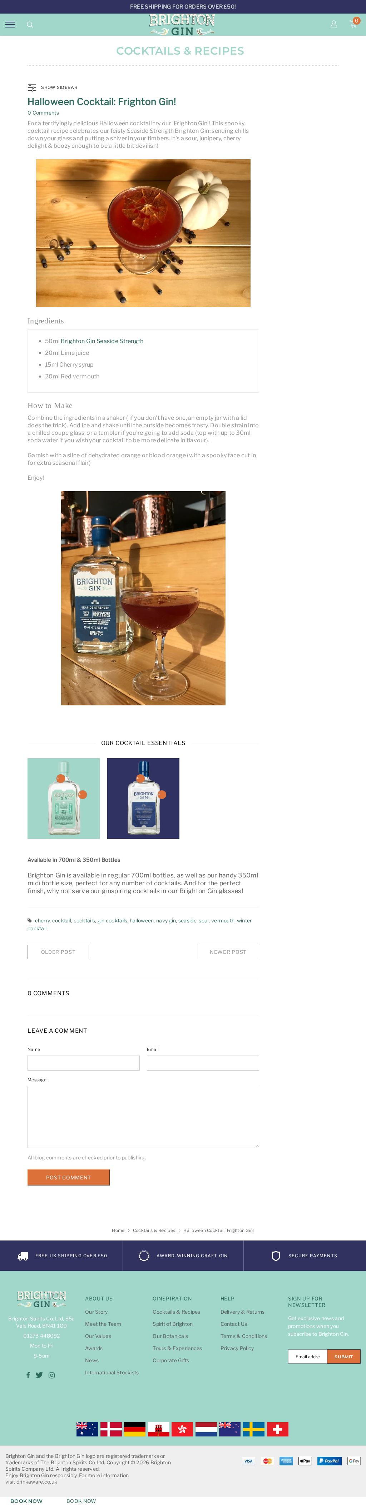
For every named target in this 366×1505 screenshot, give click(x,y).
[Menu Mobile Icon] (10, 24)
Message (37, 1079)
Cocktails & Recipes (154, 1230)
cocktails (84, 920)
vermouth (222, 920)
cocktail (61, 920)
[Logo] (182, 24)
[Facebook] (28, 1375)
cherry (42, 920)
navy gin (166, 920)
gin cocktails (113, 920)
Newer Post (228, 952)
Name (34, 1049)
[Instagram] (52, 1375)
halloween (142, 920)
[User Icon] (334, 25)
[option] (64, 798)
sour (204, 920)
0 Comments (43, 113)
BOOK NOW (26, 1501)
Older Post (58, 952)
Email (153, 1049)
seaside (187, 920)
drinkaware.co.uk (36, 1482)
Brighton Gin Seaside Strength (102, 341)
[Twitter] (39, 1375)
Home (118, 1230)
